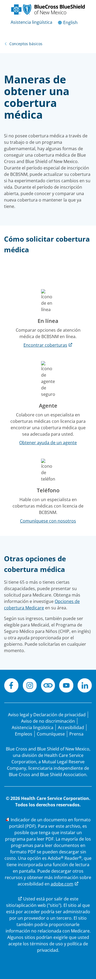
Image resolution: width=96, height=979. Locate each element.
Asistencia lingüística (31, 22)
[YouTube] (66, 686)
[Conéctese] (48, 686)
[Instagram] (30, 686)
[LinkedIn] (85, 686)
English (70, 22)
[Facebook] (11, 686)
